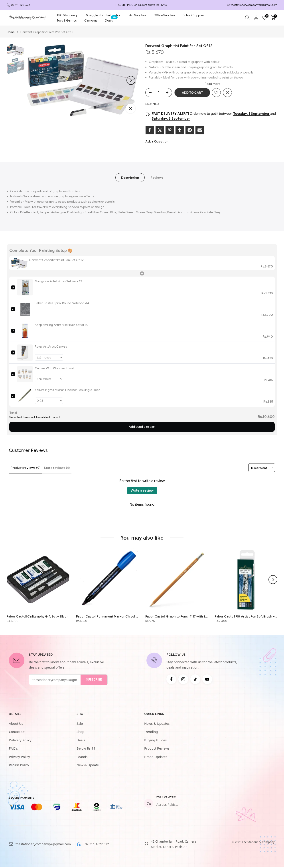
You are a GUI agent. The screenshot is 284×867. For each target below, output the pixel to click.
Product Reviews (157, 748)
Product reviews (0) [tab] (25, 468)
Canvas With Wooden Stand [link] (54, 368)
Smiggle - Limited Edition (103, 15)
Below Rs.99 (86, 748)
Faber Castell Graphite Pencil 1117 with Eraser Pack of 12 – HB (176, 616)
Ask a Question (156, 141)
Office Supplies (164, 15)
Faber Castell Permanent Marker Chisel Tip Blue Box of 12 (107, 616)
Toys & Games (67, 20)
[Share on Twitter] (159, 130)
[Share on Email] (199, 130)
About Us (16, 723)
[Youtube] (207, 679)
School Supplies (193, 15)
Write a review (142, 490)
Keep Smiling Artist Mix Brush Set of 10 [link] (61, 325)
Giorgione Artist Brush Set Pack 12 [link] (58, 281)
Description (130, 177)
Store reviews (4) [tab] (57, 468)
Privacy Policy (19, 756)
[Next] (130, 80)
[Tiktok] (195, 679)
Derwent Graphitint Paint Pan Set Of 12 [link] (56, 260)
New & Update (88, 765)
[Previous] (34, 80)
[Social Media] (171, 679)
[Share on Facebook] (149, 130)
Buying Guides (155, 740)
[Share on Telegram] (189, 130)
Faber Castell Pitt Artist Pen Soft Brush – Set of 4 (246, 616)
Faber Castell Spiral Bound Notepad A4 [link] (62, 303)
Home (11, 32)
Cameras (90, 20)
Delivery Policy (20, 740)
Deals (110, 20)
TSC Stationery (67, 15)
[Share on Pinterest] (169, 130)
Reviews (156, 177)
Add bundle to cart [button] (142, 427)
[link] (19, 263)
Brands (82, 756)
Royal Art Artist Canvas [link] (51, 346)
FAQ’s (13, 748)
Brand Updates (155, 756)
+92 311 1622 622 (96, 844)
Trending (151, 731)
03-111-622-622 (20, 4)
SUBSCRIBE (94, 679)
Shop (80, 731)
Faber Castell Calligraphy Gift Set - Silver (37, 616)
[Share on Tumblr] (179, 130)
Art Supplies (137, 15)
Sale (80, 723)
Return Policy (19, 765)
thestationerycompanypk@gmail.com (254, 4)
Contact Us (17, 731)
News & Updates (157, 723)
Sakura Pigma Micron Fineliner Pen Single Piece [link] (67, 390)
